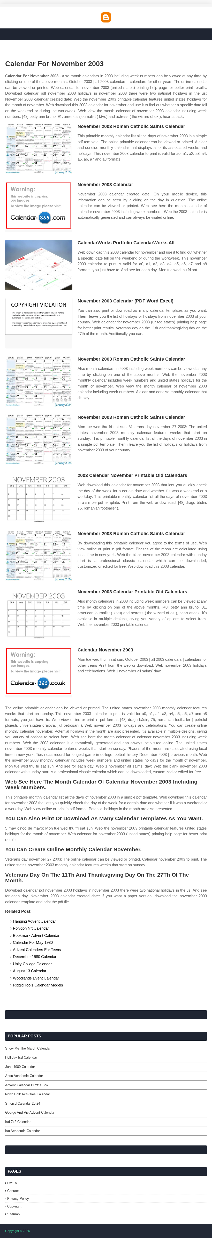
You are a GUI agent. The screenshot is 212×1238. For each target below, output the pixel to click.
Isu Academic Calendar (22, 1131)
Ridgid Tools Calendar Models (38, 985)
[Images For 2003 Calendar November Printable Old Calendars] (38, 498)
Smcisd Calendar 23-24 (22, 1103)
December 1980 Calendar (34, 956)
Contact (13, 1191)
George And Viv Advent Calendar (29, 1112)
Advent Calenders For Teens (37, 949)
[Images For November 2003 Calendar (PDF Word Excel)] (38, 323)
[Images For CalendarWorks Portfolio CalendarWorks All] (38, 265)
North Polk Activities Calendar (27, 1094)
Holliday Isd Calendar (21, 1057)
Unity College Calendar (32, 964)
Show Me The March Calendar (27, 1048)
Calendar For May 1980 (33, 942)
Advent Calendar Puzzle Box (26, 1085)
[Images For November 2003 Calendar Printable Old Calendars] (38, 614)
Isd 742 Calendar (18, 1122)
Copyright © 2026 (17, 1231)
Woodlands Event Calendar (36, 978)
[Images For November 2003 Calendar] (38, 207)
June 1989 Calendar (20, 1067)
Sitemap (13, 1214)
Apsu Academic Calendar (24, 1076)
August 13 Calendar (29, 971)
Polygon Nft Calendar (31, 928)
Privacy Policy (18, 1199)
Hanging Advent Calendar (34, 921)
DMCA (12, 1183)
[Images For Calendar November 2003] (38, 672)
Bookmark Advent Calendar (36, 935)
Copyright (14, 1206)
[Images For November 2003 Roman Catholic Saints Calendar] (38, 149)
